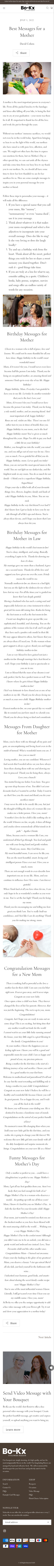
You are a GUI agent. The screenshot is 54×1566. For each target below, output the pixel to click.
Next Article (44, 1337)
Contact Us (7, 1488)
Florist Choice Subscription (38, 1498)
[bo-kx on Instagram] (4, 1531)
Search (5, 1484)
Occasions (32, 1488)
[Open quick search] (47, 8)
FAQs (5, 1491)
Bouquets (32, 1484)
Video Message (34, 1491)
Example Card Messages (11, 1495)
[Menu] (4, 8)
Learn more (13, 1429)
